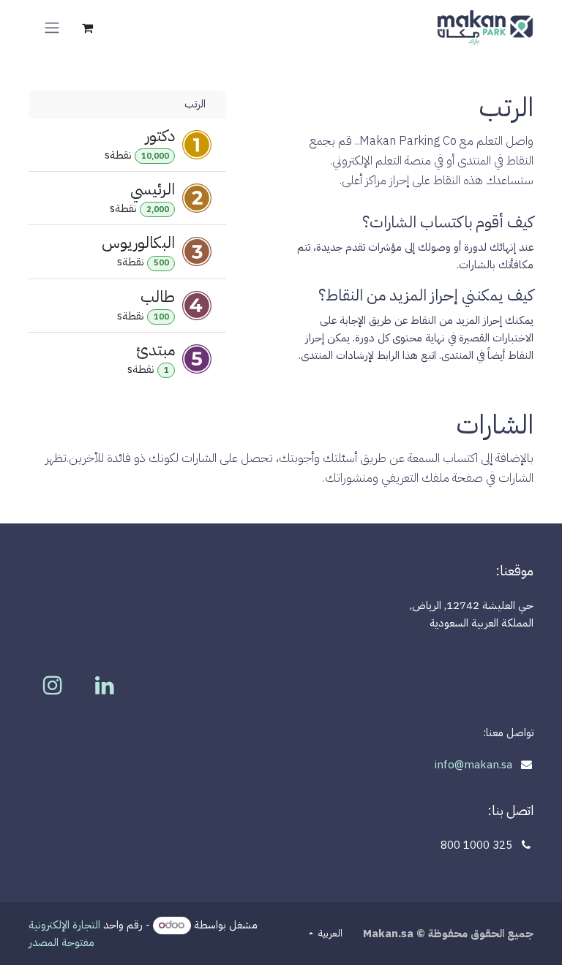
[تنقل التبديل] (52, 27)
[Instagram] (53, 685)
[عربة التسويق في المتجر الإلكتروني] (87, 27)
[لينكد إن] (105, 685)
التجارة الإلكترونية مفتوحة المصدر (64, 933)
